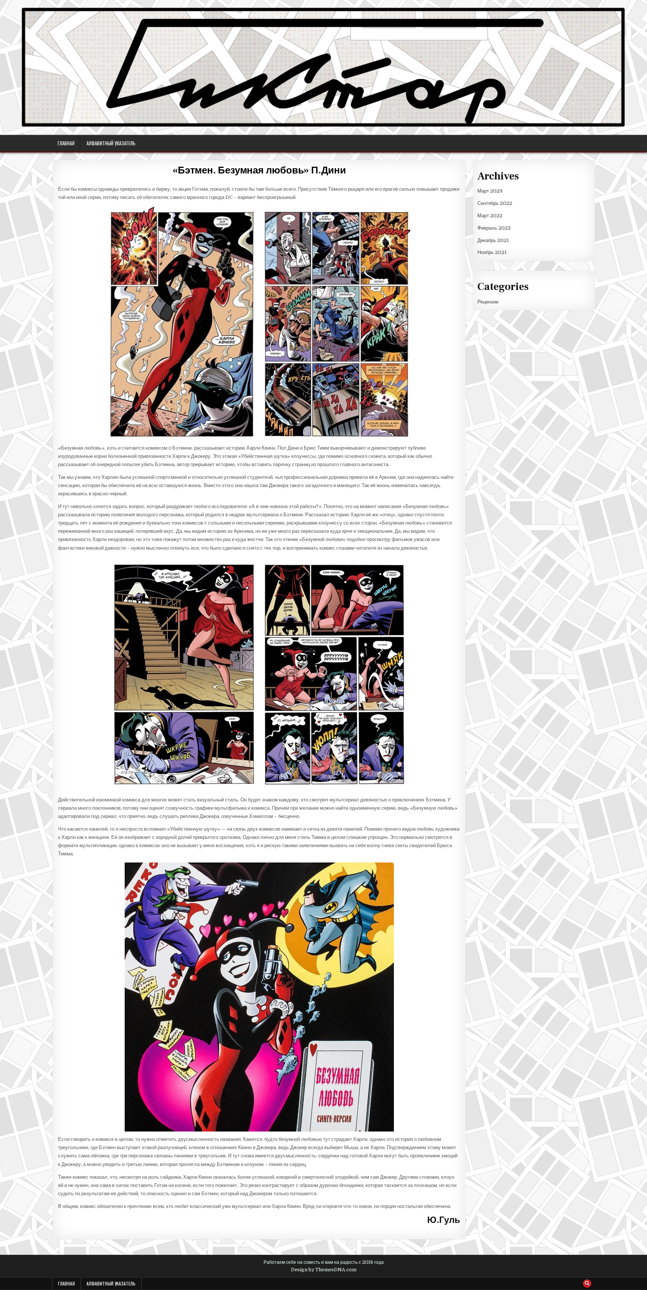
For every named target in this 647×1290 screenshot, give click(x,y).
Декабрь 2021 (493, 240)
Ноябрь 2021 (492, 252)
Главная (66, 143)
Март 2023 (489, 191)
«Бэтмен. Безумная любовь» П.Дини (259, 170)
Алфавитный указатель (111, 143)
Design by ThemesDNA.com (323, 1269)
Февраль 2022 (494, 228)
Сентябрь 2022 (494, 203)
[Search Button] (587, 1284)
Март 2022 (489, 215)
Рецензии (487, 302)
